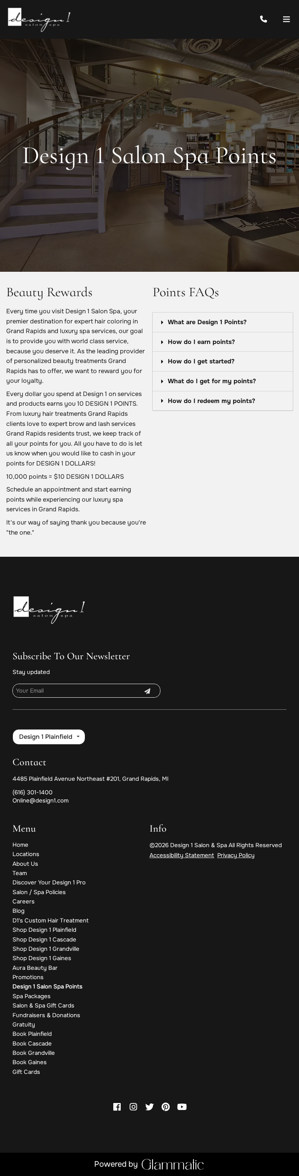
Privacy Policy (236, 855)
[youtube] (182, 1107)
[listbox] (48, 737)
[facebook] (117, 1107)
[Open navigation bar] (286, 19)
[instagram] (133, 1107)
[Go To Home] (40, 19)
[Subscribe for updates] (147, 690)
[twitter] (149, 1107)
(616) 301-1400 (32, 792)
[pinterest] (166, 1107)
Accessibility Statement (182, 855)
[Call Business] (271, 19)
